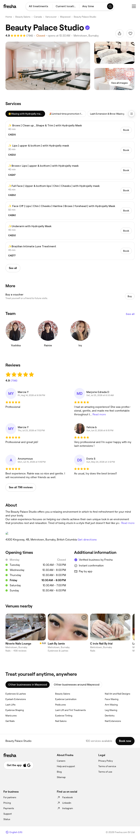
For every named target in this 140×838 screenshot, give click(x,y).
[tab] (25, 114)
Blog (59, 771)
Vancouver (51, 16)
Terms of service (107, 766)
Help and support (66, 766)
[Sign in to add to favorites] (130, 33)
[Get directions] (70, 533)
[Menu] (134, 6)
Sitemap (61, 777)
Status (6, 819)
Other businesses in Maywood (27, 684)
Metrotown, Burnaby (86, 35)
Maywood (65, 16)
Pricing (7, 802)
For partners (9, 797)
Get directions (87, 539)
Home (8, 16)
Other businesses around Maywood (76, 684)
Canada (38, 16)
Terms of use (105, 771)
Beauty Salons (22, 16)
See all (130, 314)
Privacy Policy (105, 760)
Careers (61, 760)
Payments (8, 808)
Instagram (67, 808)
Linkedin (66, 802)
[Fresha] (9, 6)
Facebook (67, 797)
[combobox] (39, 6)
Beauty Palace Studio (85, 16)
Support (7, 813)
